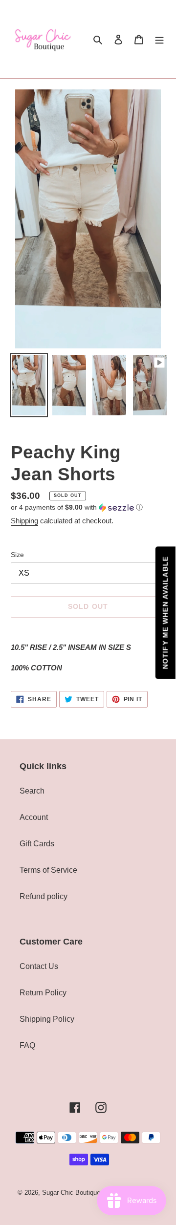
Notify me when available (165, 612)
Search (32, 791)
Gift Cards (37, 843)
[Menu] (159, 39)
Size (17, 555)
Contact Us (39, 966)
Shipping (24, 520)
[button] (77, 507)
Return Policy (43, 993)
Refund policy (43, 896)
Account (34, 817)
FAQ (27, 1045)
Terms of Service (48, 870)
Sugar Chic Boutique (71, 1192)
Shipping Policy (47, 1019)
